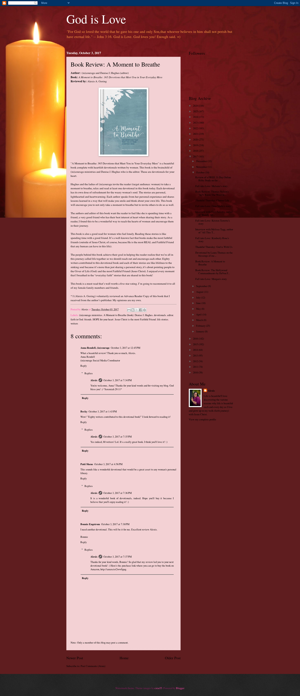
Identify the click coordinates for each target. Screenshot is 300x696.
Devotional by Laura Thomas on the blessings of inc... (214, 254)
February (201, 325)
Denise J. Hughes (144, 315)
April (199, 314)
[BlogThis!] (133, 310)
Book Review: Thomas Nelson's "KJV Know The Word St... (212, 193)
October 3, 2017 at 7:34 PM (117, 380)
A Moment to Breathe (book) (118, 315)
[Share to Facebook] (141, 310)
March (199, 320)
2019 (196, 145)
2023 (196, 122)
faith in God (77, 319)
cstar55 (158, 688)
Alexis (93, 380)
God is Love (96, 19)
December (202, 161)
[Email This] (129, 310)
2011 (196, 367)
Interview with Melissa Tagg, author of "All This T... (214, 230)
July (198, 297)
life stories (162, 319)
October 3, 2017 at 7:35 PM (117, 436)
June (198, 303)
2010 (196, 372)
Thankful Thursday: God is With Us (213, 247)
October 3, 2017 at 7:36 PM (117, 493)
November (202, 167)
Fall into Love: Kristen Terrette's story (212, 222)
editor (170, 315)
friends (87, 319)
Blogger (180, 688)
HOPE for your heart (103, 319)
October (200, 172)
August (200, 292)
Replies (88, 373)
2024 (196, 117)
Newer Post (74, 657)
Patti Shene (86, 464)
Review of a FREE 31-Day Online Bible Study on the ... (213, 178)
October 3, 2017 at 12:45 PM (125, 348)
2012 (196, 361)
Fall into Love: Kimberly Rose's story (212, 239)
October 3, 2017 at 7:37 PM (117, 556)
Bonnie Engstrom (90, 524)
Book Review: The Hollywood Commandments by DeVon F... (212, 271)
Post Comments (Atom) (93, 666)
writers (74, 323)
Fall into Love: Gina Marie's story (213, 206)
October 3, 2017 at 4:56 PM (108, 464)
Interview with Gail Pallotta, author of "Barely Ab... (214, 213)
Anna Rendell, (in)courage (95, 348)
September (202, 286)
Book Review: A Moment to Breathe (210, 262)
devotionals (160, 315)
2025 (196, 111)
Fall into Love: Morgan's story (211, 279)
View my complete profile (202, 419)
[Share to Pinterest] (144, 310)
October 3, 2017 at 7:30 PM (115, 524)
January (200, 331)
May (198, 309)
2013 (196, 355)
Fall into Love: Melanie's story (211, 186)
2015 (196, 344)
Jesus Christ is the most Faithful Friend (135, 319)
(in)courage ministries (90, 315)
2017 (196, 156)
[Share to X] (137, 310)
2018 (196, 151)
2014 (196, 350)
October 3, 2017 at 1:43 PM (103, 411)
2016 (196, 338)
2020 (196, 139)
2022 (196, 128)
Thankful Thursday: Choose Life (212, 200)
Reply (83, 365)
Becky (83, 411)
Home (124, 657)
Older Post (173, 657)
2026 (196, 105)
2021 (196, 134)
